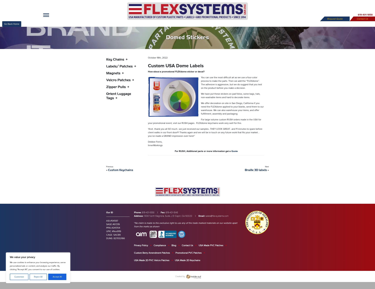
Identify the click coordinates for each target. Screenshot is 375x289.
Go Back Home (11, 24)
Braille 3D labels (256, 170)
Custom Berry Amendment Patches (152, 252)
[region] (38, 267)
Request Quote (335, 18)
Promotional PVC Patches (188, 252)
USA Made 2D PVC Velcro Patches (151, 260)
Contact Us (362, 18)
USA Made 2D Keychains (187, 260)
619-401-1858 (365, 14)
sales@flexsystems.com (217, 216)
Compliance (160, 245)
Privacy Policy (141, 245)
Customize (19, 277)
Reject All (38, 277)
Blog (174, 245)
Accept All (57, 277)
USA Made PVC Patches (211, 245)
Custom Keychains (120, 170)
